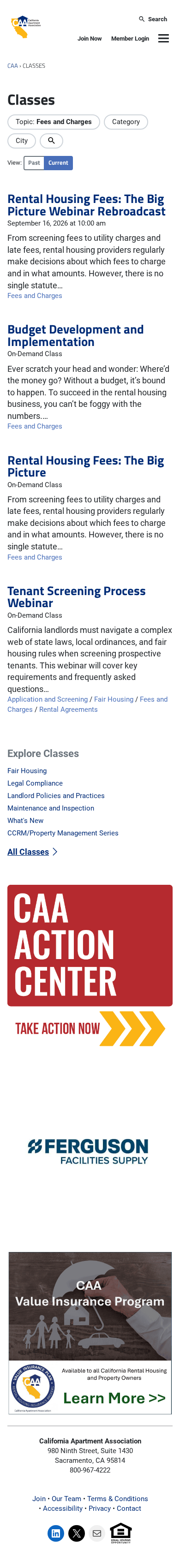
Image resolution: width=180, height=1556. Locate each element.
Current (58, 162)
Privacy (100, 1508)
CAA (12, 65)
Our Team (66, 1499)
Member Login (130, 38)
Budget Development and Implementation (75, 335)
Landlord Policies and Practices (56, 796)
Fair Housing (113, 699)
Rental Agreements (68, 709)
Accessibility (63, 1508)
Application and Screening (47, 699)
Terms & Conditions (117, 1499)
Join (39, 1499)
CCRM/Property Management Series (63, 833)
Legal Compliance (35, 783)
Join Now (90, 38)
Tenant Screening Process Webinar (76, 596)
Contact (129, 1508)
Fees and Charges (34, 296)
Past (34, 162)
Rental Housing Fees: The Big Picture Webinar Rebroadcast (86, 204)
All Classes (28, 852)
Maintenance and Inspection (50, 808)
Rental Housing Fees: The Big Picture (85, 466)
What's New (25, 821)
